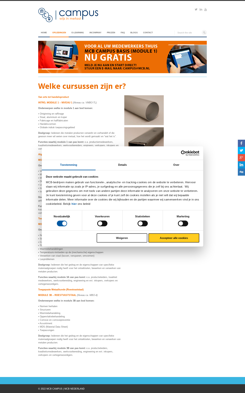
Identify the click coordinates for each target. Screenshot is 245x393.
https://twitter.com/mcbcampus (196, 10)
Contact (148, 32)
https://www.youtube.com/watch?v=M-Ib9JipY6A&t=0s (205, 10)
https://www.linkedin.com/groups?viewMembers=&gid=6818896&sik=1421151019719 (201, 10)
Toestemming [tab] (68, 164)
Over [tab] (176, 164)
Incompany (95, 32)
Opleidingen (59, 32)
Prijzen (111, 32)
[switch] (102, 223)
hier (74, 203)
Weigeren (122, 237)
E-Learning (78, 32)
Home (44, 32)
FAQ (123, 32)
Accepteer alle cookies (174, 237)
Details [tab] (122, 164)
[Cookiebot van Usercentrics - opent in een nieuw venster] (183, 153)
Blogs (134, 32)
